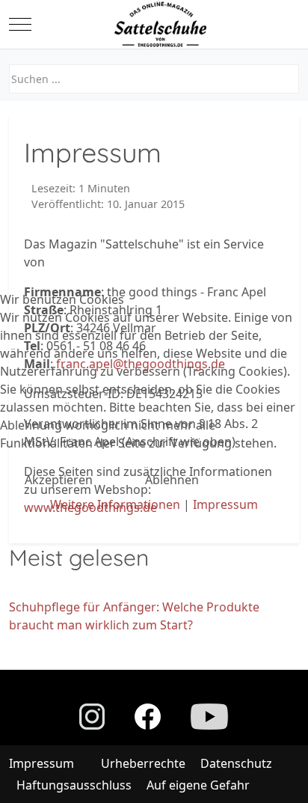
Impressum (225, 504)
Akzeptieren (59, 479)
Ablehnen (172, 479)
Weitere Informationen (115, 504)
